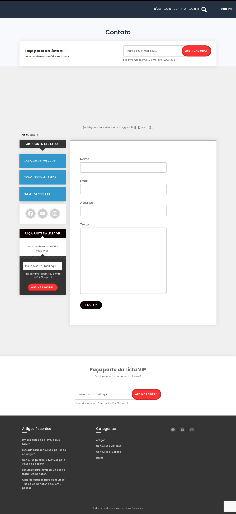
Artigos (100, 440)
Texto (84, 224)
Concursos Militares (40, 177)
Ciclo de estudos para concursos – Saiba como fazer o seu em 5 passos (43, 484)
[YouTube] (42, 213)
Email (84, 181)
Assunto (86, 202)
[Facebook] (30, 213)
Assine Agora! (196, 51)
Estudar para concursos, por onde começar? (44, 452)
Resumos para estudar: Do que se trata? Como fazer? (43, 472)
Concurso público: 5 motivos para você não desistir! (43, 462)
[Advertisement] (118, 101)
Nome (84, 159)
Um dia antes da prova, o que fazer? (41, 442)
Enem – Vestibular (37, 194)
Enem (99, 457)
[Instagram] (54, 213)
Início (24, 134)
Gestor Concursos (134, 508)
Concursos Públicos (40, 161)
